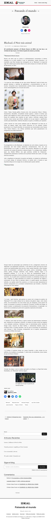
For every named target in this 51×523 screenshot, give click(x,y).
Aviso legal (22, 514)
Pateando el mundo (25, 11)
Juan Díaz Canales (35, 402)
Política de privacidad (30, 514)
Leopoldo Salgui (11, 481)
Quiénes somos (15, 514)
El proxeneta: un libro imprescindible (21, 478)
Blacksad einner (15, 402)
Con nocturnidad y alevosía (10, 451)
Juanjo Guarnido (9, 404)
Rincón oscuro (24, 46)
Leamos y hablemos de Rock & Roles (13, 442)
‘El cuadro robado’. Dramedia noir (12, 456)
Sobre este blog (42, 2)
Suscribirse (42, 467)
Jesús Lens (16, 46)
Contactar (8, 514)
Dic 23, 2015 (7, 46)
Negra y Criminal (19, 404)
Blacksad (8, 402)
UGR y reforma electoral (23, 481)
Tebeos (26, 404)
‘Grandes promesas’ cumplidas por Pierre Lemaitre (16, 447)
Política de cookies (40, 514)
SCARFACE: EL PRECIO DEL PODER (29, 484)
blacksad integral (25, 402)
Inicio (35, 2)
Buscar (5, 431)
